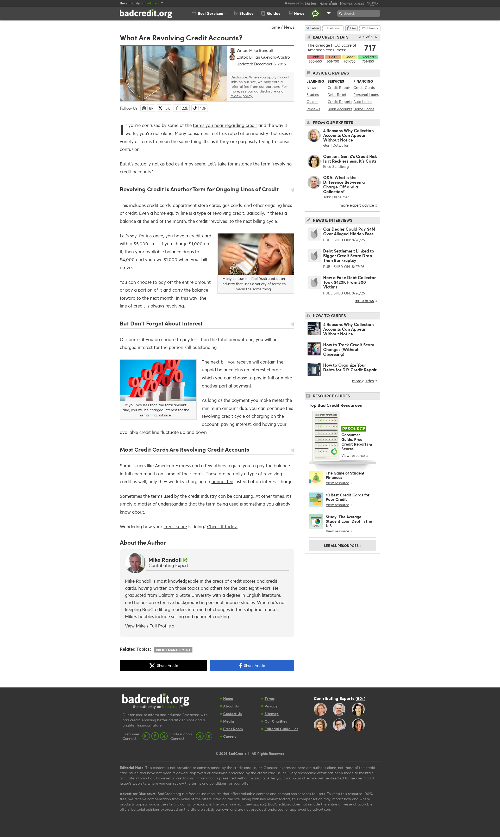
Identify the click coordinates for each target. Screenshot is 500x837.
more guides (363, 380)
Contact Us (232, 713)
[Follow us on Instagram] (146, 736)
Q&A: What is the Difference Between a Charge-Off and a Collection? (344, 184)
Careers (229, 736)
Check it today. (222, 527)
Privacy (271, 706)
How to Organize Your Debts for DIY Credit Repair (350, 367)
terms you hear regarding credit (225, 125)
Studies (313, 94)
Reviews (313, 108)
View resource (353, 455)
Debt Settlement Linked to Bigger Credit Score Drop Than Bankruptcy (348, 255)
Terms (269, 698)
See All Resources (342, 545)
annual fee (222, 481)
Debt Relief (337, 94)
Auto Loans (362, 101)
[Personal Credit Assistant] (315, 13)
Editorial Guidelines (281, 728)
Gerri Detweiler (335, 145)
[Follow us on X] (164, 736)
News (289, 27)
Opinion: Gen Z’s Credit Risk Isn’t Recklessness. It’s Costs (350, 158)
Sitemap (272, 713)
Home (274, 27)
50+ (360, 698)
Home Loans (363, 108)
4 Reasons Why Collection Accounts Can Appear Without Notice (348, 135)
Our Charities (276, 721)
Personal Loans (366, 94)
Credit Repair (339, 87)
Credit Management (173, 650)
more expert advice (357, 205)
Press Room (233, 728)
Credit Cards (364, 87)
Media (228, 721)
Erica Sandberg (336, 166)
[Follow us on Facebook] (155, 736)
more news (364, 300)
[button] (209, 13)
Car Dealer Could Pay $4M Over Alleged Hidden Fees (349, 231)
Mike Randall (165, 559)
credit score (175, 527)
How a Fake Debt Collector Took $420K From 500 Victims (349, 282)
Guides (312, 101)
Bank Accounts (340, 108)
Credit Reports (340, 101)
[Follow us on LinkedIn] (208, 736)
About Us (231, 706)
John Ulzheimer (336, 196)
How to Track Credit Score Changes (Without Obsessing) (348, 349)
